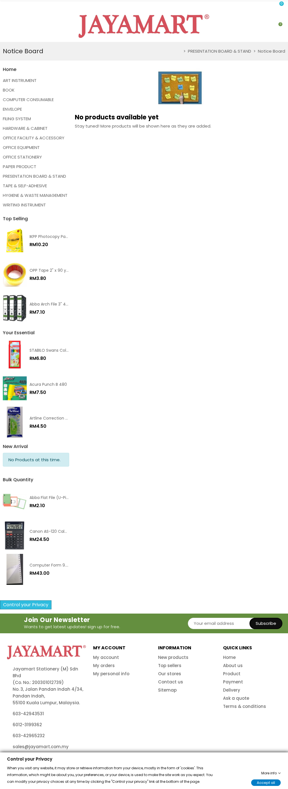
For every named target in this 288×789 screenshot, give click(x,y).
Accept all (266, 782)
